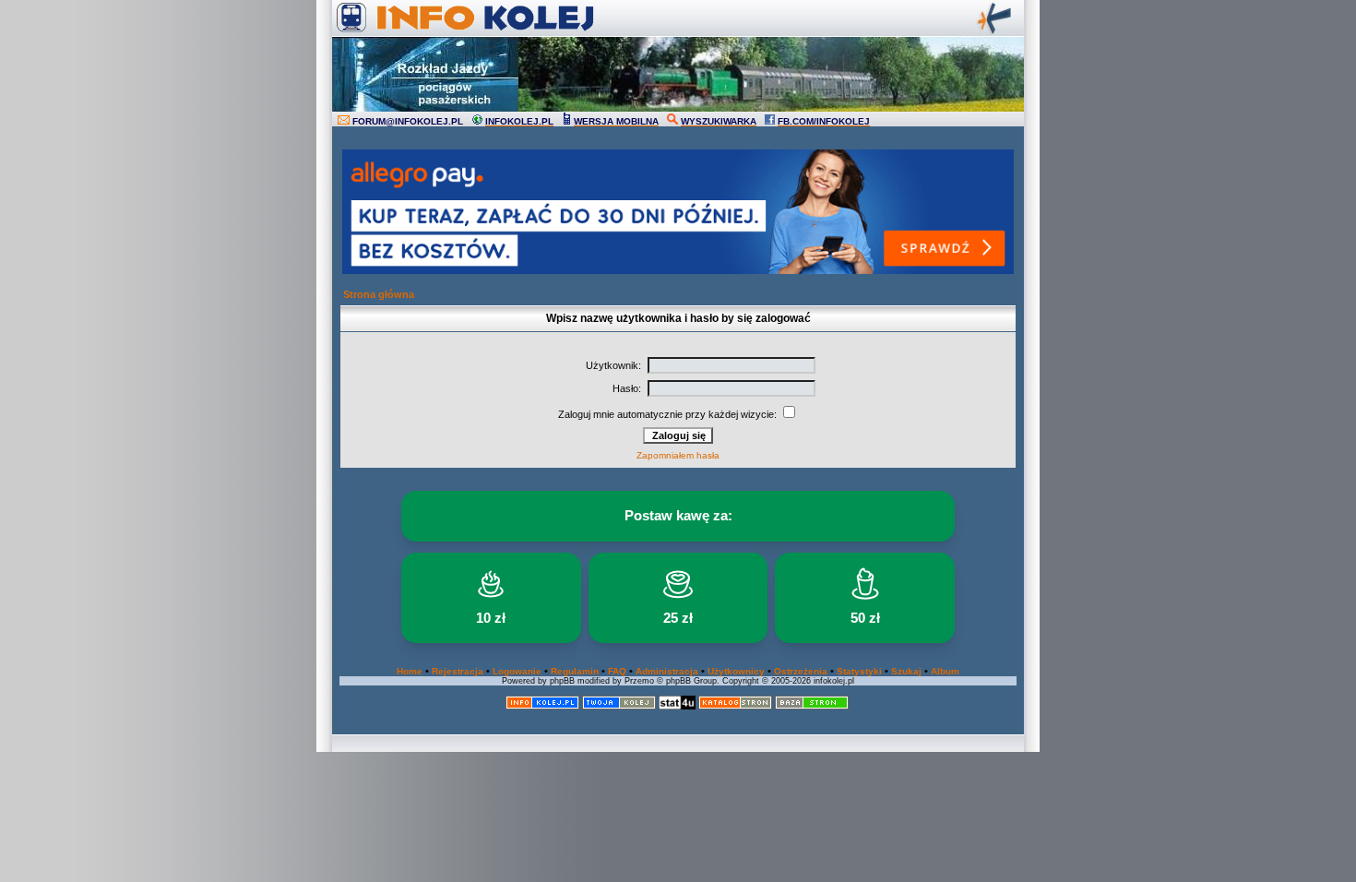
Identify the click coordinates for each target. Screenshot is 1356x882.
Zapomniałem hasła (678, 455)
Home (409, 671)
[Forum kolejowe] (542, 706)
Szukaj (906, 671)
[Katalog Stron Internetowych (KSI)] (735, 706)
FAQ (617, 671)
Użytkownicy (736, 671)
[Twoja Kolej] (619, 706)
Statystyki (859, 671)
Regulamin (575, 671)
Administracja (667, 671)
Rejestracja (457, 671)
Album (945, 671)
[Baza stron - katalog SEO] (812, 706)
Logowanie (517, 671)
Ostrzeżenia (800, 671)
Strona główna (378, 294)
